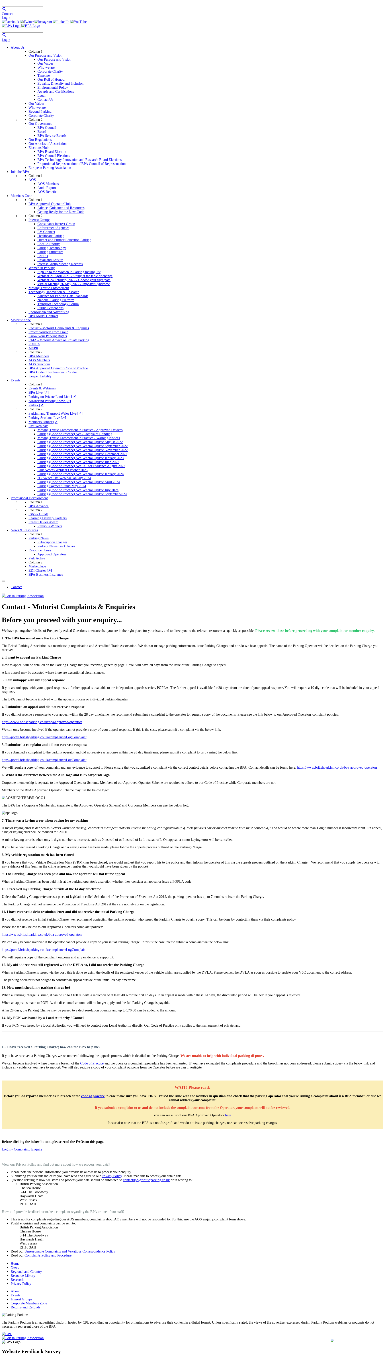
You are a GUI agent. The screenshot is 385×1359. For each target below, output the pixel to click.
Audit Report (46, 188)
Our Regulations (40, 139)
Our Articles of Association (48, 143)
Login (6, 18)
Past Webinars (38, 426)
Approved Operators (51, 554)
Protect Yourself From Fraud (48, 332)
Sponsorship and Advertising (49, 312)
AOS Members (48, 184)
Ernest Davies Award (43, 522)
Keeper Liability (40, 376)
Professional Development (29, 498)
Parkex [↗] (36, 405)
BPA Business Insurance (46, 574)
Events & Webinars (42, 388)
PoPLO (42, 256)
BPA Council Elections (53, 156)
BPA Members (39, 356)
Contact (7, 14)
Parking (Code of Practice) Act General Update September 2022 (82, 446)
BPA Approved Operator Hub (50, 204)
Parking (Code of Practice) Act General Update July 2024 (78, 490)
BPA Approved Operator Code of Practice (58, 368)
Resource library (40, 550)
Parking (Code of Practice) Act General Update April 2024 (78, 482)
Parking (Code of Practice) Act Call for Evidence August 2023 (81, 466)
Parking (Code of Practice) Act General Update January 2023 (80, 458)
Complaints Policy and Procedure (48, 1255)
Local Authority (48, 244)
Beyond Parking (40, 111)
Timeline (43, 75)
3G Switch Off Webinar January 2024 (64, 478)
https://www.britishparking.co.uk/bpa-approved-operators (42, 722)
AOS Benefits (47, 192)
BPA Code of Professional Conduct (53, 372)
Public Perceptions (50, 308)
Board (41, 131)
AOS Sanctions (39, 364)
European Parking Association (50, 168)
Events (15, 380)
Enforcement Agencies (53, 228)
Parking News (39, 538)
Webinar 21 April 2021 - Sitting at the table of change (75, 276)
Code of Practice (92, 1063)
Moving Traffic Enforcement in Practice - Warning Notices (78, 438)
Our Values (45, 63)
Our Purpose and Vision (45, 55)
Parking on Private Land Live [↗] (52, 397)
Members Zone (21, 196)
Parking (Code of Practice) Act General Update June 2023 (78, 462)
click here (365, 1349)
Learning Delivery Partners (48, 518)
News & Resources (24, 530)
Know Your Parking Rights (48, 336)
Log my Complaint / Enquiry (22, 1149)
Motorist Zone (21, 320)
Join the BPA (20, 172)
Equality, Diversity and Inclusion (60, 83)
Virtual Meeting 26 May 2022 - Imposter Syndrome (73, 284)
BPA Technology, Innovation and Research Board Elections (79, 160)
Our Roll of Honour (51, 79)
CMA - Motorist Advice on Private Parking (59, 340)
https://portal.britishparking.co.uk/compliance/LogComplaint (44, 737)
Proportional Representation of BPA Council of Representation (81, 164)
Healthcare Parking (50, 236)
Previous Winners (49, 526)
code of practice (93, 1096)
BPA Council (46, 127)
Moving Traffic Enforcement (49, 288)
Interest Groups (39, 220)
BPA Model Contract (43, 316)
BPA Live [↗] (39, 392)
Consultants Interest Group (56, 224)
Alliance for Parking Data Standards (62, 296)
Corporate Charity (50, 71)
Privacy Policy (112, 1176)
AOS (32, 180)
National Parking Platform (55, 300)
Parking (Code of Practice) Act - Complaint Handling (74, 434)
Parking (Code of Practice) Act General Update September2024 (82, 494)
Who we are (46, 67)
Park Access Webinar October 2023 (62, 470)
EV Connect (46, 232)
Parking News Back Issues (56, 546)
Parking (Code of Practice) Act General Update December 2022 (82, 454)
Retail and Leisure (50, 260)
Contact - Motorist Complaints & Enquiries (59, 328)
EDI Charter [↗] (40, 570)
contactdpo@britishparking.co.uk (146, 1180)
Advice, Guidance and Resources (60, 208)
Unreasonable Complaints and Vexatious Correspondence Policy (70, 1251)
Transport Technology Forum (58, 304)
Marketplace (37, 566)
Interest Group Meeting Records (60, 264)
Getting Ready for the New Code (60, 212)
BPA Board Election (51, 152)
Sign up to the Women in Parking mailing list (68, 272)
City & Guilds (38, 514)
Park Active (37, 558)
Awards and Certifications (55, 91)
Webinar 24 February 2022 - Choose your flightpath (74, 280)
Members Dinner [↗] (43, 422)
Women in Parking (42, 268)
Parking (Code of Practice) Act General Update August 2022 (80, 442)
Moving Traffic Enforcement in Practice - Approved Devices (80, 430)
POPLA (34, 344)
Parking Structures (50, 252)
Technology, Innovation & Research (54, 292)
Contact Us (45, 99)
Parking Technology (51, 248)
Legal (41, 95)
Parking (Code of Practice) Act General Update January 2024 (80, 474)
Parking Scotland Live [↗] (47, 418)
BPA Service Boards (51, 135)
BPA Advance (39, 506)
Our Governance (40, 123)
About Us (18, 47)
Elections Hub (39, 147)
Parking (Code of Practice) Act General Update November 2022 (82, 450)
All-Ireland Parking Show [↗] (50, 401)
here (228, 1115)
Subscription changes (52, 542)
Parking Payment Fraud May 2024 (61, 486)
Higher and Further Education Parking (64, 240)
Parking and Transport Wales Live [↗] (55, 413)
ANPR (33, 348)
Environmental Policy (52, 87)
